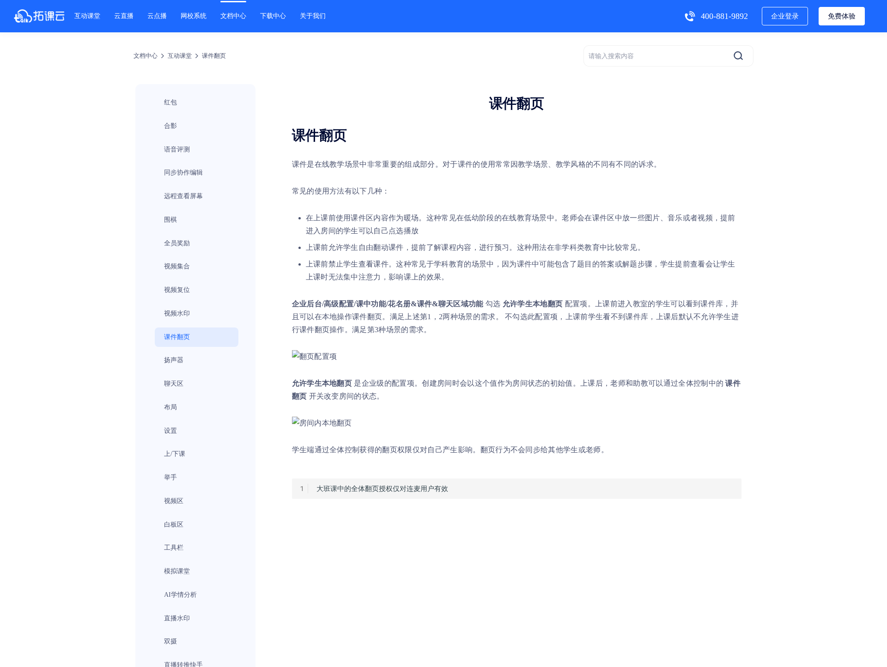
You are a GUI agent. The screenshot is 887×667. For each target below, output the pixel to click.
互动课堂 (87, 15)
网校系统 (194, 15)
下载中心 (273, 15)
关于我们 (313, 15)
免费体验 (842, 16)
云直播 (124, 15)
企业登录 (785, 16)
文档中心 (233, 15)
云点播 (157, 15)
